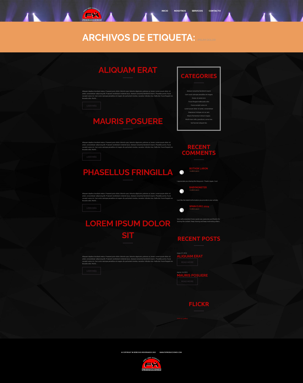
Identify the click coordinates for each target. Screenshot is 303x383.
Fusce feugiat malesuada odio (199, 101)
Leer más (92, 106)
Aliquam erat (127, 70)
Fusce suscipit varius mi (199, 105)
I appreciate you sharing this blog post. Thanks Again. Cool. (197, 181)
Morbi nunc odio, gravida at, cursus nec (198, 119)
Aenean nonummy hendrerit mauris (199, 91)
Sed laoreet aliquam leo (199, 123)
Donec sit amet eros (199, 98)
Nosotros (180, 11)
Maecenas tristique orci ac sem (198, 112)
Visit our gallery (182, 318)
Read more (187, 262)
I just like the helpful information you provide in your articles (197, 200)
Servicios (197, 11)
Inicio (165, 11)
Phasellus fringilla (128, 172)
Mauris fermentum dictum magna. (198, 116)
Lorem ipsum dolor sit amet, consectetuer (199, 108)
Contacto (215, 11)
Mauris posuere (128, 121)
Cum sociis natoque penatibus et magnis (199, 94)
